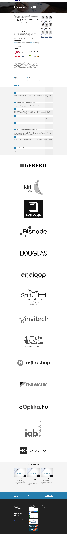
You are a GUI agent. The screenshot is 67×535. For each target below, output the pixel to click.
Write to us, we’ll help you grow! (18, 519)
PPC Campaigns (16, 506)
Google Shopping (32, 42)
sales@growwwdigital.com (32, 506)
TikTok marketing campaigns (18, 513)
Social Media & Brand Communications (19, 512)
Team (15, 518)
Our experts (15, 42)
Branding (15, 514)
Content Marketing (47, 478)
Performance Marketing (20, 478)
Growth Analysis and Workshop (18, 516)
